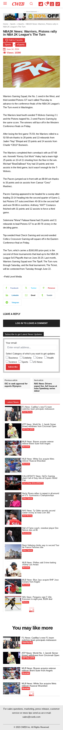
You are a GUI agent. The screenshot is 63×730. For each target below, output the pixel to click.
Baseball (26, 446)
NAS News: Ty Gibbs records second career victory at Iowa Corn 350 (38, 511)
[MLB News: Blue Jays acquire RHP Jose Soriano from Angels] (13, 586)
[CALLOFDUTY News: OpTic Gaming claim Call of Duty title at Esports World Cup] (13, 482)
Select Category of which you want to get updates (30, 353)
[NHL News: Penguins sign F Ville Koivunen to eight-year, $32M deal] (13, 603)
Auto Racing (27, 412)
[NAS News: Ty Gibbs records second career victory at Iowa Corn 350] (13, 517)
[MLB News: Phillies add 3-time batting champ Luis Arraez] (13, 569)
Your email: (11, 342)
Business (13, 357)
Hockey (25, 602)
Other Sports (27, 498)
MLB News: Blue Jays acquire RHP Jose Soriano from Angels (40, 581)
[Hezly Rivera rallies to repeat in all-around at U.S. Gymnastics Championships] (13, 499)
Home (5, 24)
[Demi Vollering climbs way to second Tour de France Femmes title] (13, 551)
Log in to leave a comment (31, 323)
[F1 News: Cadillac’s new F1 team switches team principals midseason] (13, 413)
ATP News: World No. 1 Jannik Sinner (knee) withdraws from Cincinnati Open (39, 425)
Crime (39, 357)
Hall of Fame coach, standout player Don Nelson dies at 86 (40, 529)
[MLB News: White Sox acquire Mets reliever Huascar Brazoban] (13, 465)
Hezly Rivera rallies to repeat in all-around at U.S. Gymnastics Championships (40, 494)
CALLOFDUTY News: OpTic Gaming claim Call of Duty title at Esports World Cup (39, 478)
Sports (12, 24)
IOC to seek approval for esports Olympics (16, 384)
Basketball (27, 533)
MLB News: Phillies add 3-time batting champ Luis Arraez (39, 563)
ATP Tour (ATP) (28, 429)
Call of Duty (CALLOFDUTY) (33, 483)
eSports (20, 24)
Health (50, 357)
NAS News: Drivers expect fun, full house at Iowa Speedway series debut (45, 387)
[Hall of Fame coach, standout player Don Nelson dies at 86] (13, 534)
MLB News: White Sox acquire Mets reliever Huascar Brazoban (38, 460)
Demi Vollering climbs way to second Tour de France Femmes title (40, 546)
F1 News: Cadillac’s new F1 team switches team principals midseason (38, 408)
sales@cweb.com (31, 717)
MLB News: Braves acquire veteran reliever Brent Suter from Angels (38, 442)
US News (38, 362)
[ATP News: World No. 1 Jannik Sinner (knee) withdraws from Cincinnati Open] (13, 430)
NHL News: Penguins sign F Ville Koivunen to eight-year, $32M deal (37, 598)
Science (13, 362)
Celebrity (27, 357)
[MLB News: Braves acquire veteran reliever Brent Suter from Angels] (13, 448)
